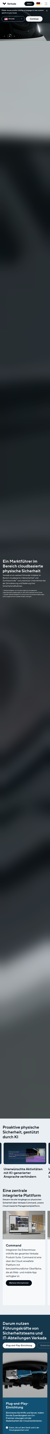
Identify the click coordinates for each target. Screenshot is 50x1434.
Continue (34, 18)
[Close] (47, 10)
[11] (4, 36)
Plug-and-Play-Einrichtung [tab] (19, 1345)
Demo (29, 4)
